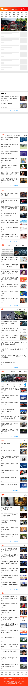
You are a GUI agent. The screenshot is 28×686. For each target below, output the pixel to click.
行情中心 (17, 245)
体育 (10, 12)
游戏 (2, 545)
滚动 (2, 593)
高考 (25, 441)
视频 (26, 12)
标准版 (12, 9)
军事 (18, 12)
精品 (18, 16)
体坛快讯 (18, 135)
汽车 (22, 14)
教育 (6, 16)
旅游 (10, 675)
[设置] (26, 9)
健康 (14, 16)
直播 (2, 14)
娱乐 (14, 12)
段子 (6, 672)
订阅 (26, 672)
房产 (14, 14)
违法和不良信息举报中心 (14, 682)
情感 (6, 675)
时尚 (2, 495)
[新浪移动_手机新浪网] (4, 9)
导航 (5, 678)
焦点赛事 (9, 135)
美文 (14, 672)
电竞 (25, 545)
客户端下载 (11, 678)
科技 (22, 12)
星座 (26, 14)
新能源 (13, 372)
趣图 (10, 672)
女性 (10, 16)
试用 (25, 309)
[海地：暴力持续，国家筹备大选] (14, 25)
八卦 (2, 675)
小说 (2, 16)
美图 (6, 14)
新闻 (2, 12)
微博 (22, 16)
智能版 (16, 9)
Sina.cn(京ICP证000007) (10, 684)
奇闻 (2, 672)
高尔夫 (25, 135)
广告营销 (17, 678)
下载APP (24, 245)
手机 (20, 309)
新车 (20, 372)
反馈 (22, 678)
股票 (18, 14)
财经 (6, 12)
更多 (26, 16)
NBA (10, 14)
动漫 (18, 675)
